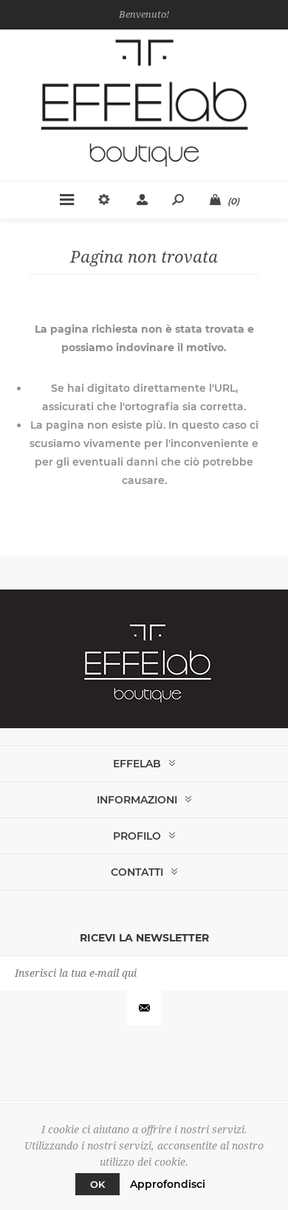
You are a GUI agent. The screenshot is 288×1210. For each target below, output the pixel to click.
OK (97, 1184)
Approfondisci (167, 1184)
